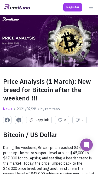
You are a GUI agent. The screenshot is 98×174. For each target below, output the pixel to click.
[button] (72, 7)
